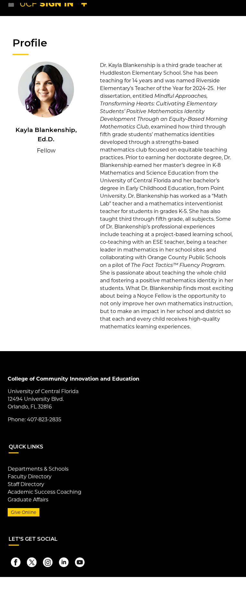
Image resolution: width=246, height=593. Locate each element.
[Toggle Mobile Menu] (232, 7)
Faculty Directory (30, 477)
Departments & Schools (38, 469)
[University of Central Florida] (55, 8)
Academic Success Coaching (44, 492)
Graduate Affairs (28, 500)
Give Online (23, 512)
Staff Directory (26, 484)
